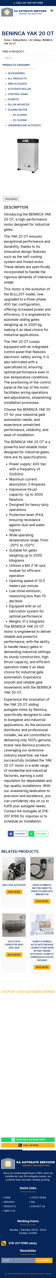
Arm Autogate (17, 83)
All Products (17, 78)
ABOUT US (9, 1211)
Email (4, 1257)
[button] (51, 10)
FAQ (33, 1202)
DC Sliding (20, 120)
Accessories (16, 73)
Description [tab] (11, 199)
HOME (7, 1197)
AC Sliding (35, 40)
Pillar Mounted (19, 104)
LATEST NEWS (38, 1197)
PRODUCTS (10, 1206)
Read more (14, 892)
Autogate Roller (19, 88)
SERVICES (9, 1202)
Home (7, 40)
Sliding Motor (20, 40)
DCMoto (13, 99)
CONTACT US (38, 1206)
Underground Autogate (24, 125)
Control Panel (18, 94)
